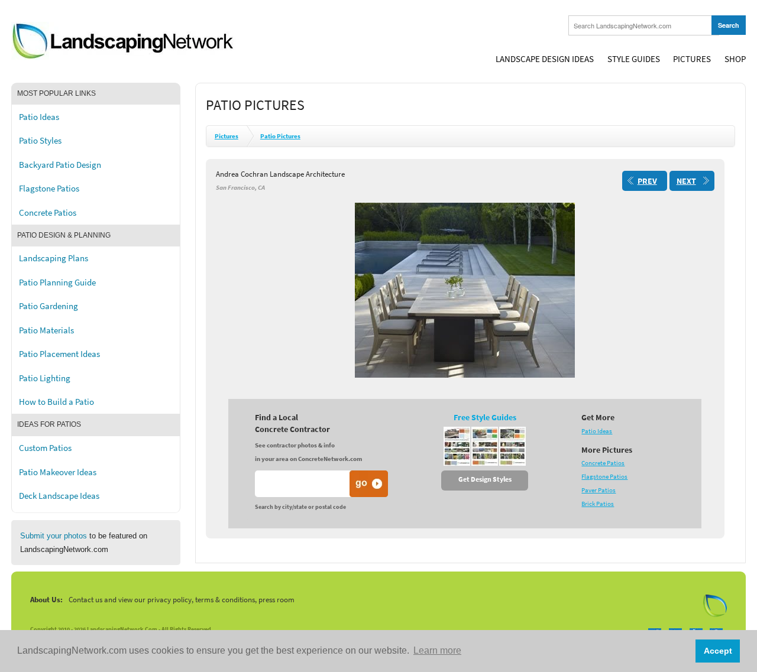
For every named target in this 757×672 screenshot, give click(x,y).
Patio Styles (40, 141)
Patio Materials (46, 330)
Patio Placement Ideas (59, 354)
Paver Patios (598, 490)
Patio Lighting (44, 378)
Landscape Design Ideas (545, 59)
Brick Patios (597, 503)
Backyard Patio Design (60, 165)
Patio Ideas (39, 117)
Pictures (692, 59)
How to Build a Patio (56, 402)
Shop (735, 59)
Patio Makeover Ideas (57, 472)
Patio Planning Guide (57, 282)
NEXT (686, 181)
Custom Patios (45, 448)
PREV (647, 181)
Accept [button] (718, 650)
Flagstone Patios (49, 188)
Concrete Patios (47, 213)
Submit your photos (53, 535)
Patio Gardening (48, 306)
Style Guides (633, 59)
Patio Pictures (280, 136)
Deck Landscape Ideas (59, 496)
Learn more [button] (437, 650)
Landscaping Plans (53, 258)
